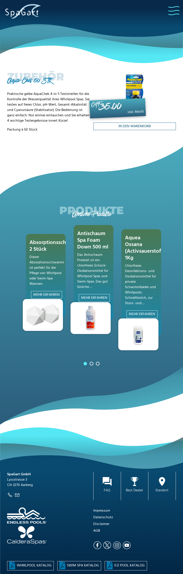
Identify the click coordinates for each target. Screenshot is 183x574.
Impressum (101, 511)
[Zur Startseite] (23, 11)
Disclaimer (101, 524)
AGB (96, 531)
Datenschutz (103, 517)
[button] (174, 11)
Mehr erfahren (46, 295)
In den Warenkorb (135, 126)
